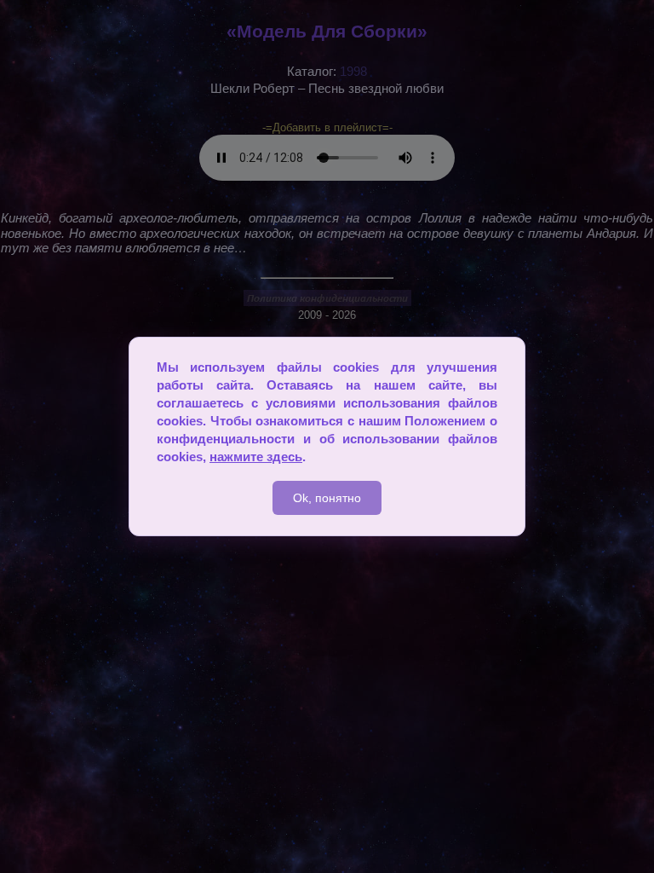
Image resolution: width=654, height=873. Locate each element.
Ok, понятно (327, 498)
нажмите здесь (255, 456)
